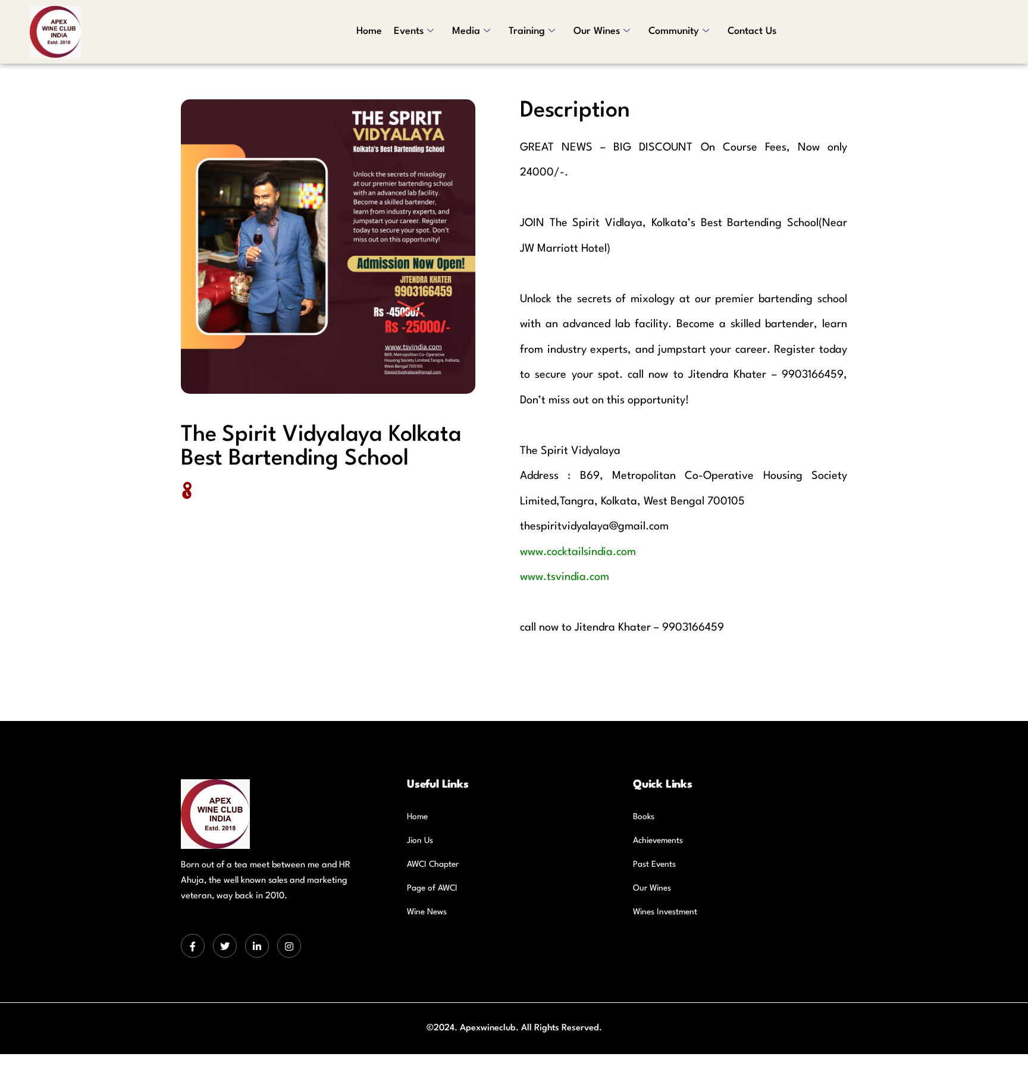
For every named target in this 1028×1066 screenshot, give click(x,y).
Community (673, 31)
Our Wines (596, 31)
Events (409, 31)
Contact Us (752, 31)
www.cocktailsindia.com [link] (578, 552)
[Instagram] (289, 946)
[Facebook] (193, 946)
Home (369, 31)
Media (466, 31)
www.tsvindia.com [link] (564, 577)
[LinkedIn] (257, 946)
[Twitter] (225, 946)
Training (527, 31)
